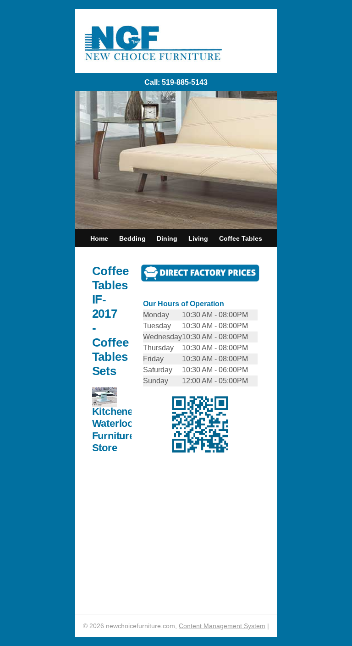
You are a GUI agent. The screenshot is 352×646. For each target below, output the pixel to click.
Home (99, 238)
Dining (167, 238)
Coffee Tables (240, 238)
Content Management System (222, 625)
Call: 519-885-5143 (176, 82)
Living (198, 238)
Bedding (132, 238)
